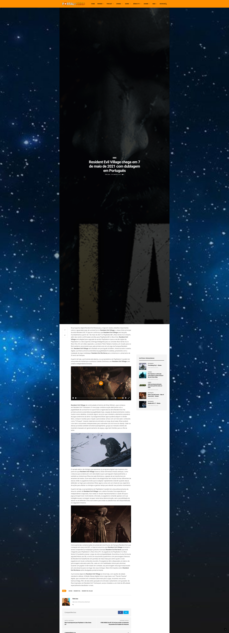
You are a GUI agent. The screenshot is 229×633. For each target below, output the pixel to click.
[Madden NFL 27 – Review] (142, 404)
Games (127, 4)
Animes (146, 4)
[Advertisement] (151, 339)
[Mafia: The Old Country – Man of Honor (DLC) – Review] (142, 395)
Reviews (99, 4)
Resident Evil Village (87, 591)
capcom (70, 591)
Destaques (151, 363)
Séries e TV (136, 4)
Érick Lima (107, 174)
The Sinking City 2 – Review (154, 365)
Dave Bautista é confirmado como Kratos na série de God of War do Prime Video (155, 375)
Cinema (118, 4)
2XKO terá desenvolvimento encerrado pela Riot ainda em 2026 (155, 386)
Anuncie (162, 4)
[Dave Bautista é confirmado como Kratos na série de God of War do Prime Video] (142, 375)
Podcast (109, 4)
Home (93, 4)
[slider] (92, 398)
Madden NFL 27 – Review (154, 403)
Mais (154, 4)
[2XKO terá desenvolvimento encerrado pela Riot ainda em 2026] (142, 385)
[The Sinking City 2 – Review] (142, 366)
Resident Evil (77, 591)
